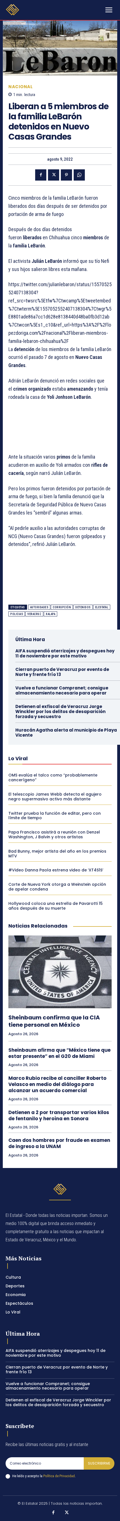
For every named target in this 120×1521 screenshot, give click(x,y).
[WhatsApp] (79, 175)
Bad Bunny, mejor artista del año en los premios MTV (57, 853)
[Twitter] (53, 175)
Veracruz (34, 614)
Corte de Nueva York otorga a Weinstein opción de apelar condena (57, 887)
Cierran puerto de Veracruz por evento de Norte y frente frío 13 (62, 671)
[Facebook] (40, 175)
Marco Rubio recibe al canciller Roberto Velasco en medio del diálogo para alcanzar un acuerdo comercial (57, 1084)
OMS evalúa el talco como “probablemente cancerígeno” (52, 777)
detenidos (83, 607)
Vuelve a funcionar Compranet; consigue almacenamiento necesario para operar (61, 690)
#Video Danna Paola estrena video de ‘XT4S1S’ (55, 870)
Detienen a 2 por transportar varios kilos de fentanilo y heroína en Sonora (58, 1115)
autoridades (39, 607)
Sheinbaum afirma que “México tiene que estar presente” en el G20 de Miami (59, 1053)
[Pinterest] (66, 175)
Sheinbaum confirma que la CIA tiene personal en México (54, 1021)
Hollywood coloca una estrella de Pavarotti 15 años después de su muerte (55, 906)
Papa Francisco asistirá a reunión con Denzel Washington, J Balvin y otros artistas (54, 834)
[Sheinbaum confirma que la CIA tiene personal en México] (60, 971)
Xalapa (50, 614)
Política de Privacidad (59, 1476)
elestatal (102, 607)
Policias (16, 614)
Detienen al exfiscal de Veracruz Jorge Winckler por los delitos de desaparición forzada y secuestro (60, 711)
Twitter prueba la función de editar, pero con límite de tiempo (54, 815)
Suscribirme (99, 1463)
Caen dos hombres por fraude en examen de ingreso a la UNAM (59, 1143)
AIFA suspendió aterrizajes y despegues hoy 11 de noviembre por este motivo (64, 653)
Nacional (20, 87)
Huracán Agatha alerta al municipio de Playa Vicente (66, 732)
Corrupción (62, 607)
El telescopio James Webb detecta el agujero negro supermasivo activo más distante (55, 796)
